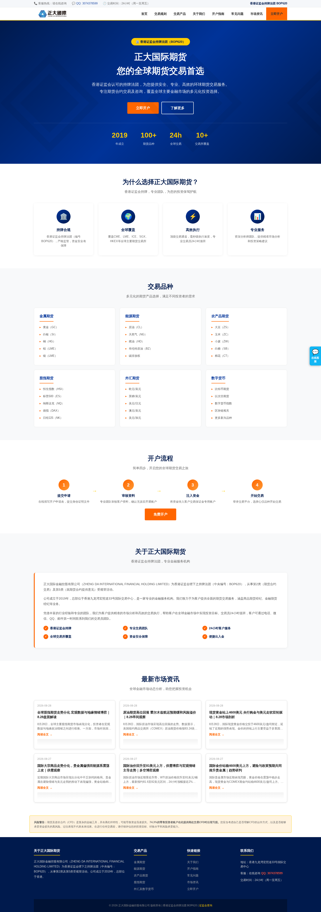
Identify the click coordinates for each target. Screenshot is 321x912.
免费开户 (160, 514)
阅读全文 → (44, 734)
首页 (144, 14)
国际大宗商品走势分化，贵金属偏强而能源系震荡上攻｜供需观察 (73, 768)
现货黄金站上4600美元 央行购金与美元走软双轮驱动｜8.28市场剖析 (246, 714)
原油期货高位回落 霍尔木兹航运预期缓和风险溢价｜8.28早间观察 (159, 714)
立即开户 (277, 14)
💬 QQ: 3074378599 (85, 3)
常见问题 (237, 14)
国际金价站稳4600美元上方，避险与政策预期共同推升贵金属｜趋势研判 (245, 768)
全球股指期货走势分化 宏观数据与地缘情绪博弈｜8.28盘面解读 (73, 714)
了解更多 (178, 108)
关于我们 (199, 14)
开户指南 (218, 14)
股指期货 (139, 882)
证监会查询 (205, 905)
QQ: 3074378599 (272, 873)
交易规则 (160, 14)
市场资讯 (256, 14)
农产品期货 (141, 875)
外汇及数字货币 (144, 889)
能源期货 (139, 868)
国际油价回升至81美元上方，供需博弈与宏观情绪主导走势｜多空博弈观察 (159, 768)
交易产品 (180, 14)
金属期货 (139, 862)
